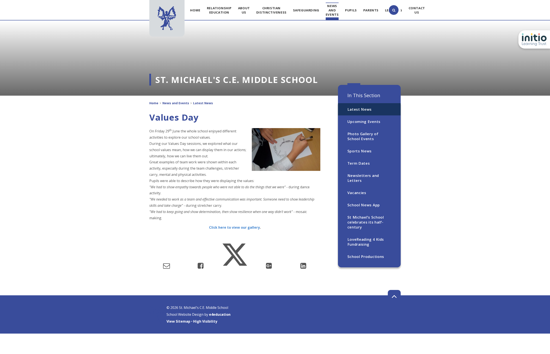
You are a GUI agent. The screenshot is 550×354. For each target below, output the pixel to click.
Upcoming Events (363, 121)
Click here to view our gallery (234, 227)
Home (153, 103)
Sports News (359, 151)
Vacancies (356, 192)
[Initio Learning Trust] (534, 39)
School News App (363, 204)
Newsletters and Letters (363, 178)
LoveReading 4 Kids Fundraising (365, 242)
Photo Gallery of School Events (363, 136)
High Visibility (205, 321)
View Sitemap (178, 321)
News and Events (175, 103)
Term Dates (358, 163)
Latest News (359, 109)
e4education (220, 314)
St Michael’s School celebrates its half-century (365, 222)
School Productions (365, 256)
